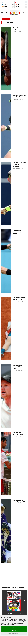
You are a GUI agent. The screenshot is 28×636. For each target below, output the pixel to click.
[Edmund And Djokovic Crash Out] (6, 463)
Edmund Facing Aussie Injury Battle (19, 501)
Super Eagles (15, 19)
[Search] (23, 12)
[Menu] (4, 12)
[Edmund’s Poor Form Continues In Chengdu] (6, 193)
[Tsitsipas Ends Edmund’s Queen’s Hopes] (6, 261)
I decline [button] (14, 630)
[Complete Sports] (15, 12)
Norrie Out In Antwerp (17, 29)
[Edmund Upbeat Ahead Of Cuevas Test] (6, 396)
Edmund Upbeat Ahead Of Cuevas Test (18, 367)
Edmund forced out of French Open (19, 298)
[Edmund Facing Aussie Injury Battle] (6, 531)
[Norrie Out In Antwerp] (6, 58)
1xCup (22, 19)
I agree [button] (14, 627)
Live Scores (6, 19)
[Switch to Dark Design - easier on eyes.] (26, 12)
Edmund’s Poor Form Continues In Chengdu (19, 164)
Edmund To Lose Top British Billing (19, 96)
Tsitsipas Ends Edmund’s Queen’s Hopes (19, 232)
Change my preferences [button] (14, 633)
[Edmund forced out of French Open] (6, 328)
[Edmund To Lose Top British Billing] (6, 126)
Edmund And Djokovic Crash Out (19, 433)
